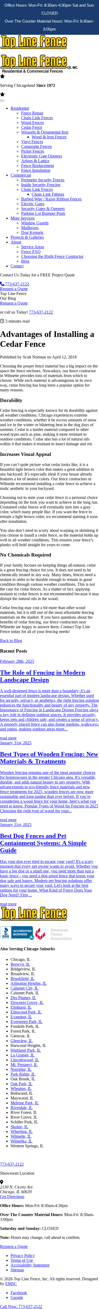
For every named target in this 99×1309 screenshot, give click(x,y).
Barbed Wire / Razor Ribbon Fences (51, 199)
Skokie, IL (19, 1126)
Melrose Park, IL (25, 1103)
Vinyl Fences (32, 141)
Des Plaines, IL (23, 997)
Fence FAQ (31, 251)
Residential (20, 108)
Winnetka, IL (21, 1141)
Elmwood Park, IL (26, 1012)
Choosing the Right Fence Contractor (52, 256)
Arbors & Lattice (35, 161)
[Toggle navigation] (2, 100)
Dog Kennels (32, 232)
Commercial (21, 175)
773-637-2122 (16, 284)
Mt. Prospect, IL (24, 1064)
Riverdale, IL (22, 1107)
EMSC (11, 1283)
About (16, 242)
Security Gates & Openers (43, 208)
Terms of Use (22, 1260)
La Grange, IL (23, 1055)
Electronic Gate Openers (41, 156)
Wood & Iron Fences (49, 137)
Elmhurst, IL (21, 1007)
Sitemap (17, 1270)
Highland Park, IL (26, 1050)
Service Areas (32, 247)
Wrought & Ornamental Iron (44, 132)
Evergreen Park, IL (27, 1021)
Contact (17, 266)
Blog (25, 261)
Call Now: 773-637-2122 (21, 1306)
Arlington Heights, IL (29, 983)
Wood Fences (32, 122)
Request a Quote (14, 288)
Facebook (19, 1292)
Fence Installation (35, 170)
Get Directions (12, 1196)
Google (17, 1297)
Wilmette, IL (21, 1136)
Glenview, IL (22, 1040)
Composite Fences (36, 146)
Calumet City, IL (25, 988)
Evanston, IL (21, 1017)
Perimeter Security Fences (42, 180)
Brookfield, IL (23, 978)
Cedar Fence (31, 127)
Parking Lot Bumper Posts (43, 213)
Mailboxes (30, 227)
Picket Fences (32, 151)
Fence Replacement (37, 165)
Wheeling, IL (22, 1131)
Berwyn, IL (20, 964)
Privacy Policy (23, 1255)
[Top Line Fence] (39, 923)
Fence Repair (32, 113)
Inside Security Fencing (40, 184)
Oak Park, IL (21, 1083)
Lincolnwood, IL (25, 1060)
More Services (23, 218)
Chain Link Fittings (48, 194)
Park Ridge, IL (23, 1074)
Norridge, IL (21, 1069)
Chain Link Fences (37, 117)
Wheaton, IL (21, 1088)
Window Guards (35, 223)
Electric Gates (32, 204)
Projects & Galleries (27, 237)
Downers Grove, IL (27, 1002)
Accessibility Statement (30, 1265)
